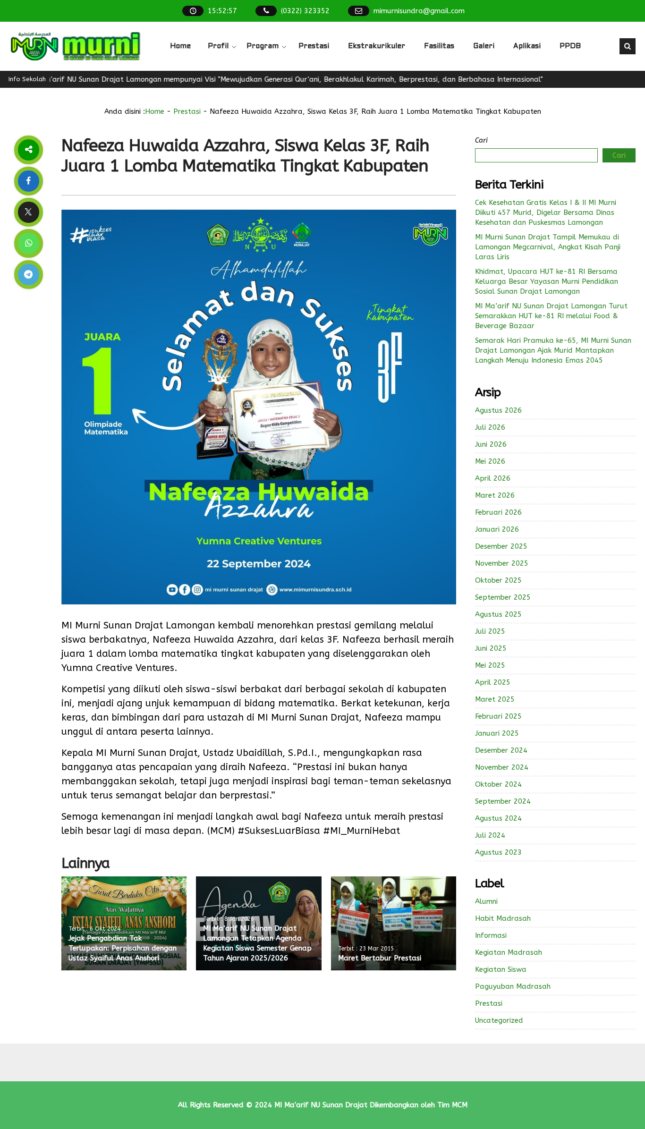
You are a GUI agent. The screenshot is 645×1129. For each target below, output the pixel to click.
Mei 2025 (490, 665)
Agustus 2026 (498, 410)
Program (262, 46)
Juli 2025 (490, 631)
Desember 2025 (501, 546)
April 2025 (492, 682)
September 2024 (503, 801)
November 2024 (501, 767)
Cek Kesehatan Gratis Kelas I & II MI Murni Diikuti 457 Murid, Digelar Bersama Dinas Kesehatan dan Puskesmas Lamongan (545, 212)
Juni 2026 (491, 444)
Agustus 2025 (498, 614)
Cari (481, 140)
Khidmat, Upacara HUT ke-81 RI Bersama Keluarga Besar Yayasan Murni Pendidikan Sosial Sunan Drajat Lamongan (546, 281)
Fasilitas (439, 46)
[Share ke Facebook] (28, 181)
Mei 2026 (490, 461)
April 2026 (492, 478)
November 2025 (501, 563)
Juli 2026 (490, 427)
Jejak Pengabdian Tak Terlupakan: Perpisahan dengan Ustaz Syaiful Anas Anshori (122, 948)
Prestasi (313, 46)
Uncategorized (499, 1020)
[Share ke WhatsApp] (28, 243)
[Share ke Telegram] (28, 274)
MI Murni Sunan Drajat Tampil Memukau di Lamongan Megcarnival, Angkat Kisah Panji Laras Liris (547, 247)
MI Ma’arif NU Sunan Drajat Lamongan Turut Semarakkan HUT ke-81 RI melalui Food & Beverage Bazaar (551, 316)
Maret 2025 (495, 699)
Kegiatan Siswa (500, 969)
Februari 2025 (498, 716)
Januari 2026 (497, 529)
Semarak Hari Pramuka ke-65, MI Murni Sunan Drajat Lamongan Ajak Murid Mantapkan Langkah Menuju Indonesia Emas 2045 (553, 350)
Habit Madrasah (503, 918)
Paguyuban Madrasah (513, 986)
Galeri (483, 46)
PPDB (570, 46)
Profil (218, 46)
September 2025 (503, 597)
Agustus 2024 (498, 818)
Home (180, 46)
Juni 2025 (491, 648)
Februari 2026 (498, 512)
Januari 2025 (497, 733)
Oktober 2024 (498, 784)
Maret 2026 (495, 495)
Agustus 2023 (498, 852)
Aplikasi (527, 46)
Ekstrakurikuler (376, 46)
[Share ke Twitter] (28, 212)
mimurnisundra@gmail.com (419, 11)
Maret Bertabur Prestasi (379, 958)
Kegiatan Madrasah (508, 952)
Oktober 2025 (498, 580)
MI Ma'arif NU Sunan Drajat (320, 1105)
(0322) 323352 (305, 11)
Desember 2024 (501, 750)
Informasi (491, 935)
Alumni (486, 901)
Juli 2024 (490, 835)
